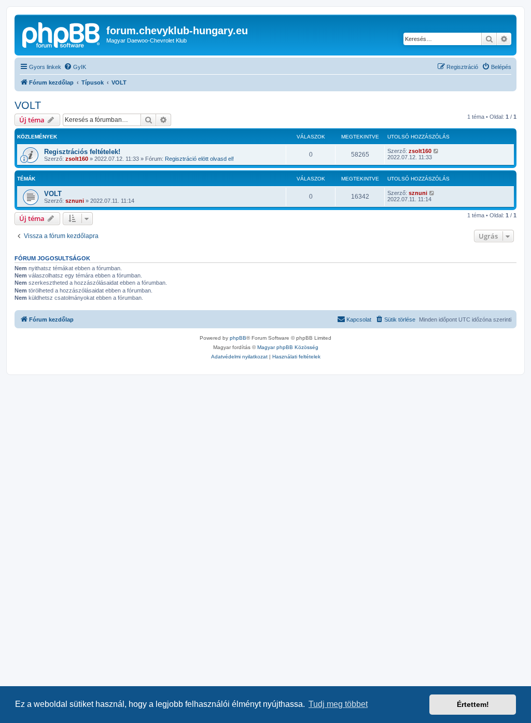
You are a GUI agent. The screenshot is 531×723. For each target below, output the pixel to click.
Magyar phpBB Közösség (287, 347)
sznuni (74, 201)
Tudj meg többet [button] (338, 704)
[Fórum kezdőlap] (61, 33)
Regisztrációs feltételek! (82, 152)
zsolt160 (76, 159)
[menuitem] (75, 67)
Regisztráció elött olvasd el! (199, 159)
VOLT (28, 105)
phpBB (238, 338)
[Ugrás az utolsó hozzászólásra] (436, 151)
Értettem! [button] (473, 704)
